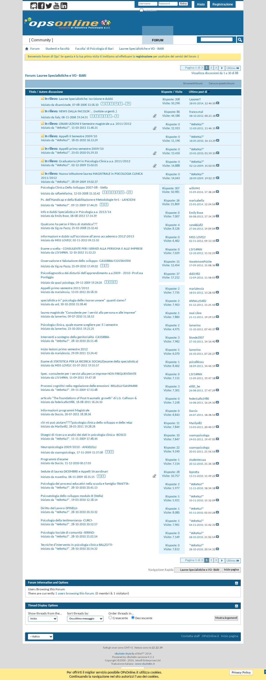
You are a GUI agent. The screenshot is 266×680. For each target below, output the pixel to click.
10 (177, 435)
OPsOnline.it (210, 636)
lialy (57, 117)
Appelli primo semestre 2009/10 (81, 149)
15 (177, 261)
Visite (178, 92)
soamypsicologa (65, 452)
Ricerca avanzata (223, 46)
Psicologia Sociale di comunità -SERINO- (68, 532)
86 (178, 112)
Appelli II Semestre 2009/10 (78, 136)
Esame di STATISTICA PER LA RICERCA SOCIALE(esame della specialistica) (89, 361)
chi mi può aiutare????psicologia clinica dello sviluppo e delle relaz (86, 422)
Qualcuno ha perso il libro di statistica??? (69, 224)
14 (128, 103)
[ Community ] (41, 40)
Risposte (166, 92)
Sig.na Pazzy (62, 228)
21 (129, 192)
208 (177, 99)
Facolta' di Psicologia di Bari (94, 48)
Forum (157, 40)
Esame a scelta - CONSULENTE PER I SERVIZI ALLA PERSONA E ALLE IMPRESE (92, 248)
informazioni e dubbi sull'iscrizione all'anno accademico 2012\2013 (87, 236)
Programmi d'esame (54, 459)
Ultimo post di (198, 92)
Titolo (32, 92)
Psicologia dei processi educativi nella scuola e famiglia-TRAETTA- (85, 483)
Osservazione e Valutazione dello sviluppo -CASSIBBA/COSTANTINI (86, 261)
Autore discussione (51, 92)
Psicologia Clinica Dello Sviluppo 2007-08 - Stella (74, 187)
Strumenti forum (193, 83)
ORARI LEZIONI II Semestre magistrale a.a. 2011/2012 (95, 124)
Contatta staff (190, 636)
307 (177, 188)
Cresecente (120, 618)
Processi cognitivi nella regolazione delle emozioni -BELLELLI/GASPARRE (89, 386)
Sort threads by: (78, 613)
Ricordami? (150, 10)
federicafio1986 (65, 402)
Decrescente (143, 618)
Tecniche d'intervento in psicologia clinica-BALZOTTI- (77, 545)
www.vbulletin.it (145, 664)
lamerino (60, 316)
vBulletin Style (123, 653)
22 (177, 447)
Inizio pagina (231, 570)
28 (177, 472)
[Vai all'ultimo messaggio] (217, 103)
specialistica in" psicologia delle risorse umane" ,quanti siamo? (83, 300)
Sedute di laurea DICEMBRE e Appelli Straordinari (74, 471)
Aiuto (201, 4)
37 (177, 274)
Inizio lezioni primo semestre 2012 (64, 349)
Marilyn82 (61, 426)
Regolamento (228, 40)
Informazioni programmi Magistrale (65, 410)
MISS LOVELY (63, 240)
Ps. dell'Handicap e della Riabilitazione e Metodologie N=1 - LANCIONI (88, 200)
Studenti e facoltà (57, 48)
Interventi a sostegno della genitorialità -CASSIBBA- (75, 337)
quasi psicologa (64, 282)
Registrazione (222, 4)
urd (57, 304)
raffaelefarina (63, 193)
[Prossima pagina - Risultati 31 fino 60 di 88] (221, 68)
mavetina (61, 477)
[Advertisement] (133, 599)
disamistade (63, 105)
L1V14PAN (61, 252)
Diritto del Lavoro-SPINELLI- (59, 508)
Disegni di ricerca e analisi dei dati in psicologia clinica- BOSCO (83, 435)
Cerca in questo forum (222, 83)
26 (177, 200)
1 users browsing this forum (74, 593)
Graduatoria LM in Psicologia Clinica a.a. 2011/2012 (94, 161)
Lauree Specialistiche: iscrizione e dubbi (86, 99)
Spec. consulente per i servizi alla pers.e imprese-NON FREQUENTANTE (88, 373)
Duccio (59, 414)
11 (177, 423)
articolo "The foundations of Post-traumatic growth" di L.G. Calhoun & (89, 398)
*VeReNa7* (62, 127)
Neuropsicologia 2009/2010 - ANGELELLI (68, 447)
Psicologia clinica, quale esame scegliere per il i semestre (79, 325)
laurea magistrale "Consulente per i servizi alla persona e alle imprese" (88, 312)
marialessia (62, 292)
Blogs (192, 40)
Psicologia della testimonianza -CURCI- (67, 520)
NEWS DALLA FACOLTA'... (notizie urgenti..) (88, 111)
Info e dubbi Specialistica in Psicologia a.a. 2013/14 (76, 212)
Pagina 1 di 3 (194, 67)
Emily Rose (62, 216)
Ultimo (231, 68)
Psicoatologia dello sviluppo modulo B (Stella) (72, 496)
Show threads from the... (45, 613)
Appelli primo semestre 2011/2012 (65, 288)
